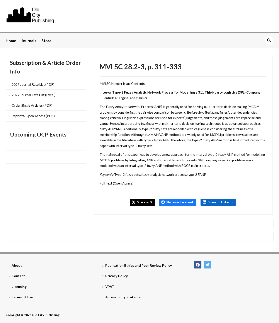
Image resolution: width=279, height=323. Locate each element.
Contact (18, 276)
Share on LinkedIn (220, 202)
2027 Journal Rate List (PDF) (33, 84)
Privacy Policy (116, 276)
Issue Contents (134, 83)
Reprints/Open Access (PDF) (33, 116)
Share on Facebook (180, 202)
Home (11, 40)
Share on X (144, 202)
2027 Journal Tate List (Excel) (33, 95)
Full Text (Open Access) (116, 183)
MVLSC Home (110, 83)
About (17, 265)
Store (46, 40)
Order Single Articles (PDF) (32, 105)
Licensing (19, 286)
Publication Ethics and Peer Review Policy (138, 265)
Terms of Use (22, 297)
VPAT (109, 286)
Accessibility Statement (124, 297)
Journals (28, 40)
